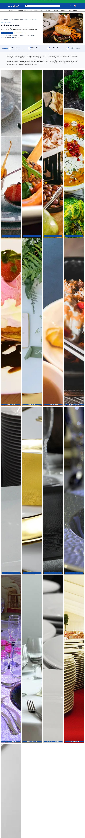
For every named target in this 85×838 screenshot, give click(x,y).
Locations (6, 19)
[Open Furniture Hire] (15, 10)
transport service (10, 29)
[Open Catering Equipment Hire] (31, 10)
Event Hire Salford (33, 19)
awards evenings (31, 61)
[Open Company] (66, 10)
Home (2, 19)
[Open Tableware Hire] (42, 10)
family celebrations (39, 61)
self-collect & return (28, 29)
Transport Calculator (20, 33)
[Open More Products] (52, 10)
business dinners (23, 61)
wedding (12, 61)
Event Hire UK (12, 19)
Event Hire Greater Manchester (21, 19)
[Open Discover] (59, 10)
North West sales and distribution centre (23, 28)
